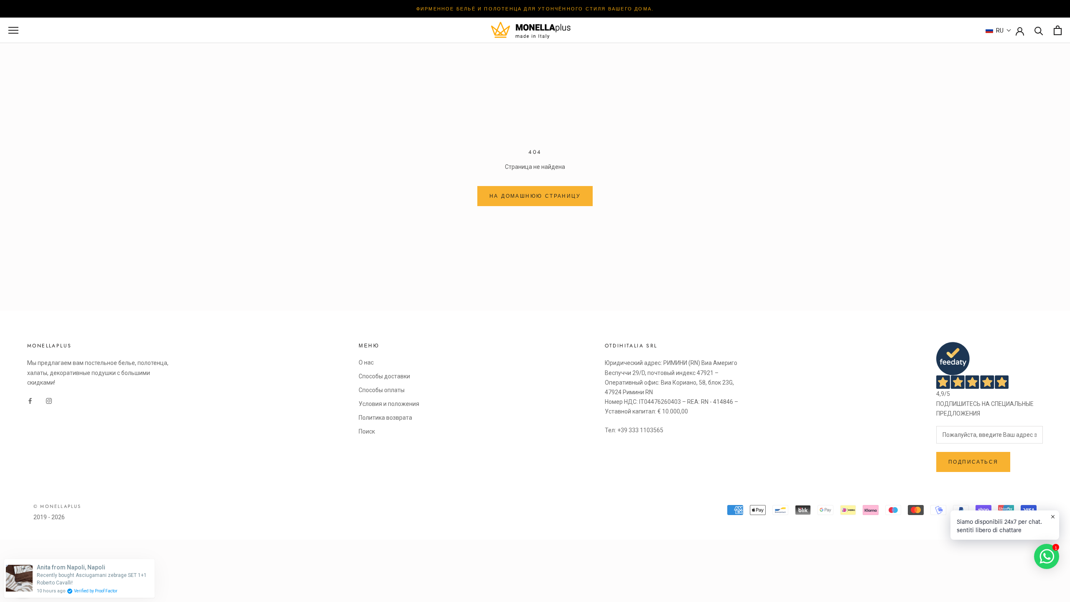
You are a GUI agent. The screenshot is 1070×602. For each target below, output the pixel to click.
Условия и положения (389, 403)
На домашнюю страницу (535, 196)
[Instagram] (49, 401)
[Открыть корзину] (1058, 30)
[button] (998, 30)
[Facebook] (30, 401)
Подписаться (973, 462)
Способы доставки (384, 376)
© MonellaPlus (57, 506)
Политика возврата (385, 417)
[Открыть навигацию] (13, 30)
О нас (366, 362)
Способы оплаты (382, 390)
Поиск (367, 431)
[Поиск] (1038, 30)
